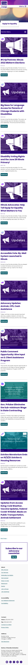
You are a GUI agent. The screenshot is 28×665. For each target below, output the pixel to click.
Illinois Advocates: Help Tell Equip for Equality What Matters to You (13, 207)
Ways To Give (5, 581)
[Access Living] (4, 7)
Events (3, 586)
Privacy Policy (5, 627)
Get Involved (4, 578)
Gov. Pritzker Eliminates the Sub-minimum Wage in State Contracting (13, 407)
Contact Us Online (6, 624)
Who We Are (4, 570)
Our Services (4, 572)
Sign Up (14, 557)
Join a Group (4, 589)
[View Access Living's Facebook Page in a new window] (14, 662)
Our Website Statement (8, 600)
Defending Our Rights (7, 575)
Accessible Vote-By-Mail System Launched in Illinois (13, 256)
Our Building (4, 603)
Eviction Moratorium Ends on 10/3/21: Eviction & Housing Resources (14, 457)
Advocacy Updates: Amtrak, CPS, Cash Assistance (11, 306)
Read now (4, 75)
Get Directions (5, 641)
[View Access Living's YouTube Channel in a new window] (7, 662)
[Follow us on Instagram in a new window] (21, 662)
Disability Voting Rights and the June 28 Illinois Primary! (13, 159)
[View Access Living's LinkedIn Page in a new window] (10, 662)
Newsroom (4, 583)
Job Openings (5, 592)
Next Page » (4, 538)
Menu (21, 6)
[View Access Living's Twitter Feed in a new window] (17, 662)
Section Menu (6, 32)
